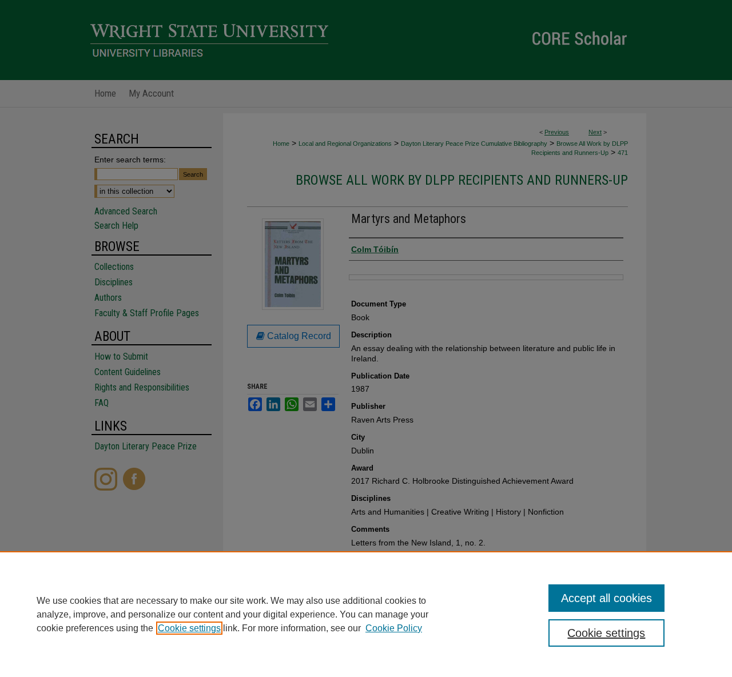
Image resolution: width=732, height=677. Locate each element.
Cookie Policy (393, 628)
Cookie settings (189, 628)
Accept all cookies (606, 598)
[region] (366, 614)
